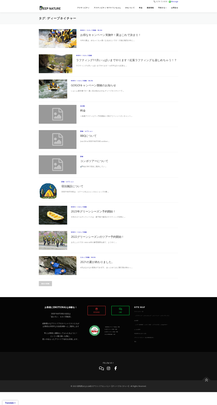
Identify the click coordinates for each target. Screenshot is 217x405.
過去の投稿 (45, 284)
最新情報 (150, 8)
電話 (135, 341)
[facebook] (115, 368)
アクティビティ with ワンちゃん (107, 8)
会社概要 (136, 320)
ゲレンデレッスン (165, 315)
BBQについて (88, 136)
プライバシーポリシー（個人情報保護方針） (144, 337)
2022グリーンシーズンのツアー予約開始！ (97, 237)
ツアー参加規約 (139, 324)
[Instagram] (108, 368)
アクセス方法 (156, 324)
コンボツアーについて (94, 161)
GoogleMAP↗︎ (164, 324)
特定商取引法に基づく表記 (140, 333)
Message (174, 1)
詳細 (81, 131)
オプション (89, 131)
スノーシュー (156, 315)
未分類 (82, 106)
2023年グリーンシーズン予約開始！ (93, 211)
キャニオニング (147, 315)
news (82, 30)
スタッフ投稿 (91, 30)
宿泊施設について (72, 186)
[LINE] (101, 368)
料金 (141, 8)
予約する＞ (162, 8)
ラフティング (139, 315)
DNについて (130, 8)
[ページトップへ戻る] (206, 380)
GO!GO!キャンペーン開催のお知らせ (93, 85)
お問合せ (174, 8)
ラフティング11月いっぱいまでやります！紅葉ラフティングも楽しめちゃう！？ (126, 60)
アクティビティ (83, 8)
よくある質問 (137, 329)
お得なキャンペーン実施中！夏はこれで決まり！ (110, 35)
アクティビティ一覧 (138, 311)
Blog (100, 30)
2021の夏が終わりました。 (97, 262)
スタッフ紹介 (148, 324)
